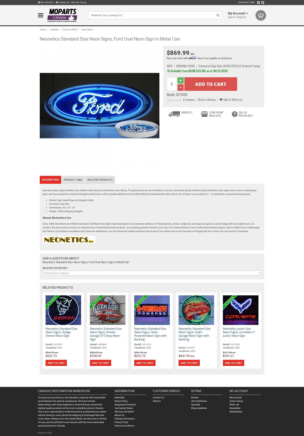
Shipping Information (125, 404)
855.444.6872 (47, 2)
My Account (236, 397)
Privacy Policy (121, 422)
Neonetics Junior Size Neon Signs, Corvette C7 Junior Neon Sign (239, 332)
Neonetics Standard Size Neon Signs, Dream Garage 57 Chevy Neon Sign (106, 334)
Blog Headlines (199, 408)
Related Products (100, 179)
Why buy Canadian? (124, 411)
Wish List (234, 404)
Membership (236, 411)
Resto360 (119, 397)
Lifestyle (54, 29)
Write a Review (207, 99)
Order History (236, 401)
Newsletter (235, 408)
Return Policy (121, 401)
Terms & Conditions (124, 425)
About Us (119, 415)
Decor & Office (70, 29)
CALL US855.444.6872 (246, 114)
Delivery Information (125, 418)
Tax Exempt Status (124, 408)
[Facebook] (258, 2)
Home (43, 29)
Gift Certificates (199, 401)
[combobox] (152, 273)
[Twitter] (262, 2)
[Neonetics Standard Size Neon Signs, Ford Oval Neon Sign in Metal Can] (99, 105)
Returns (157, 401)
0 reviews (188, 99)
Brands (194, 397)
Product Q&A (73, 179)
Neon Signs (87, 29)
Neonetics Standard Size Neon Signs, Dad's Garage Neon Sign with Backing (194, 334)
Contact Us (63, 2)
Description (50, 179)
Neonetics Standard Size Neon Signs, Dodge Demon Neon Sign (61, 332)
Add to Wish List (233, 99)
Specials (195, 404)
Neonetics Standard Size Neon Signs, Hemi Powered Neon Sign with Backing (150, 334)
